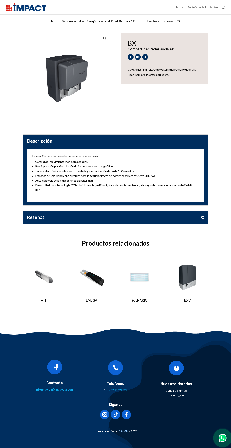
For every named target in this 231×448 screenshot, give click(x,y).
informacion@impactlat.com (55, 389)
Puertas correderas (160, 21)
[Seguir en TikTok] (145, 57)
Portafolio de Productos (203, 7)
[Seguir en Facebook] (131, 57)
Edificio (138, 21)
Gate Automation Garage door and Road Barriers (96, 21)
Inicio (179, 7)
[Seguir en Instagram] (138, 57)
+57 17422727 (118, 390)
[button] (104, 38)
